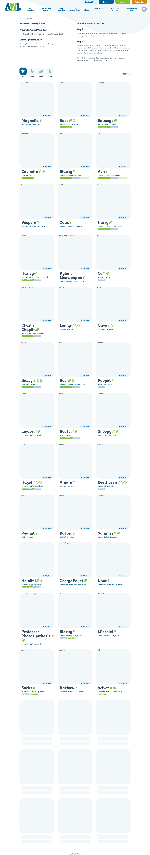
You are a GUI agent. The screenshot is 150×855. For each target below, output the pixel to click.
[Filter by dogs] (32, 71)
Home (22, 18)
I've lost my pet (99, 9)
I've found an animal (114, 9)
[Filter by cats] (40, 71)
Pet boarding (61, 9)
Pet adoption (30, 9)
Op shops (86, 9)
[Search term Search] (144, 10)
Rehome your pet (131, 9)
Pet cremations (75, 9)
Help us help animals (46, 9)
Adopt (30, 18)
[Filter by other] (49, 71)
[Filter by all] (23, 71)
